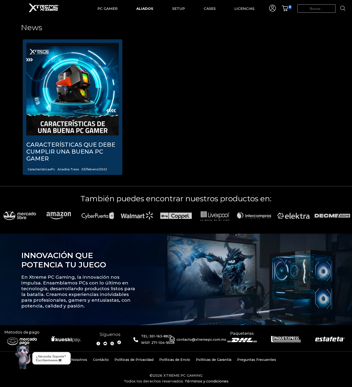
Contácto (101, 360)
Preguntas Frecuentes (256, 360)
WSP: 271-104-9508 (158, 343)
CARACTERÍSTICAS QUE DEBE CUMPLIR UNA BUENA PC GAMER (70, 151)
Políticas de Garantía (213, 360)
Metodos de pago (22, 332)
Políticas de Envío (174, 360)
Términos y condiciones (206, 381)
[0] (285, 10)
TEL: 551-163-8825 (156, 336)
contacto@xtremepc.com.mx (201, 339)
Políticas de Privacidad (133, 360)
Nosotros (79, 360)
